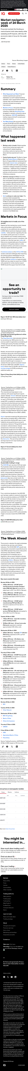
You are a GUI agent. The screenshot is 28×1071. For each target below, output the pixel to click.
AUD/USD (14, 115)
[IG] (3, 13)
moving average (5, 368)
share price (6, 439)
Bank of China (7, 718)
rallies (21, 240)
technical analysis (7, 251)
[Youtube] (12, 977)
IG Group (11, 1061)
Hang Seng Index (19, 111)
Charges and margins (9, 925)
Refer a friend (6, 930)
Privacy (21, 962)
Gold (4, 196)
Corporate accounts (9, 934)
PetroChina (6, 737)
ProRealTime (6, 905)
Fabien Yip (9, 77)
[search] (23, 13)
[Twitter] (12, 70)
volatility (3, 232)
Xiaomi (3, 416)
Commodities (7, 887)
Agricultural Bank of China (10, 735)
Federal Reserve (11, 66)
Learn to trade (7, 914)
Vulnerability (14, 963)
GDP (18, 547)
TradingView (6, 901)
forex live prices (10, 829)
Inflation (3, 66)
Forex (8, 63)
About (5, 923)
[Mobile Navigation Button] (26, 13)
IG (4, 962)
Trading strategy (8, 919)
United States (21, 63)
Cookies (21, 963)
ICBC (4, 732)
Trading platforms (8, 893)
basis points (4, 478)
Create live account (14, 13)
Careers (5, 1061)
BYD (4, 704)
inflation (10, 560)
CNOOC (5, 726)
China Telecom (7, 710)
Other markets (7, 889)
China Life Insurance (9, 721)
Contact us (6, 939)
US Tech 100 (19, 251)
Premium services (8, 928)
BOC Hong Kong (7, 715)
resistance (13, 259)
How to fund (6, 963)
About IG (5, 965)
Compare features (8, 907)
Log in (25, 9)
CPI (21, 632)
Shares (14, 63)
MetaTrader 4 (7, 903)
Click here (12, 944)
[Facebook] (7, 70)
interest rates (13, 163)
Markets (5, 878)
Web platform (7, 896)
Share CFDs (6, 880)
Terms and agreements (11, 962)
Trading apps (7, 898)
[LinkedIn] (17, 70)
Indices (3, 63)
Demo (5, 910)
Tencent (13, 395)
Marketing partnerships (10, 932)
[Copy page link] (2, 70)
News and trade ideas (9, 916)
